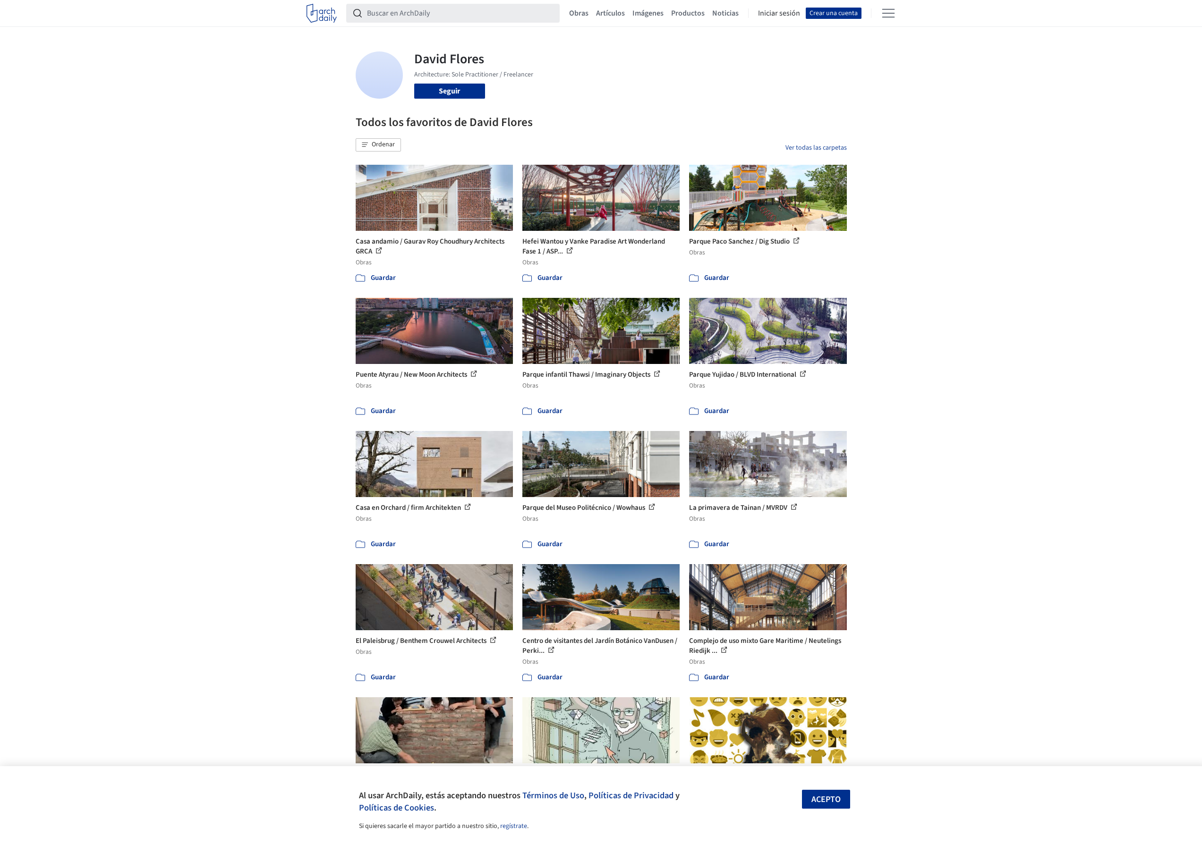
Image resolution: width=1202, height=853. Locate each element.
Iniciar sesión (779, 13)
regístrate (513, 826)
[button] (378, 145)
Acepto (826, 799)
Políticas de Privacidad (630, 795)
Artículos (610, 13)
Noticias (725, 13)
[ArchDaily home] (322, 13)
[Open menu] (888, 13)
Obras (578, 13)
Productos (688, 13)
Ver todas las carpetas (816, 147)
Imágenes (648, 13)
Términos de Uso (553, 795)
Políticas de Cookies (396, 808)
